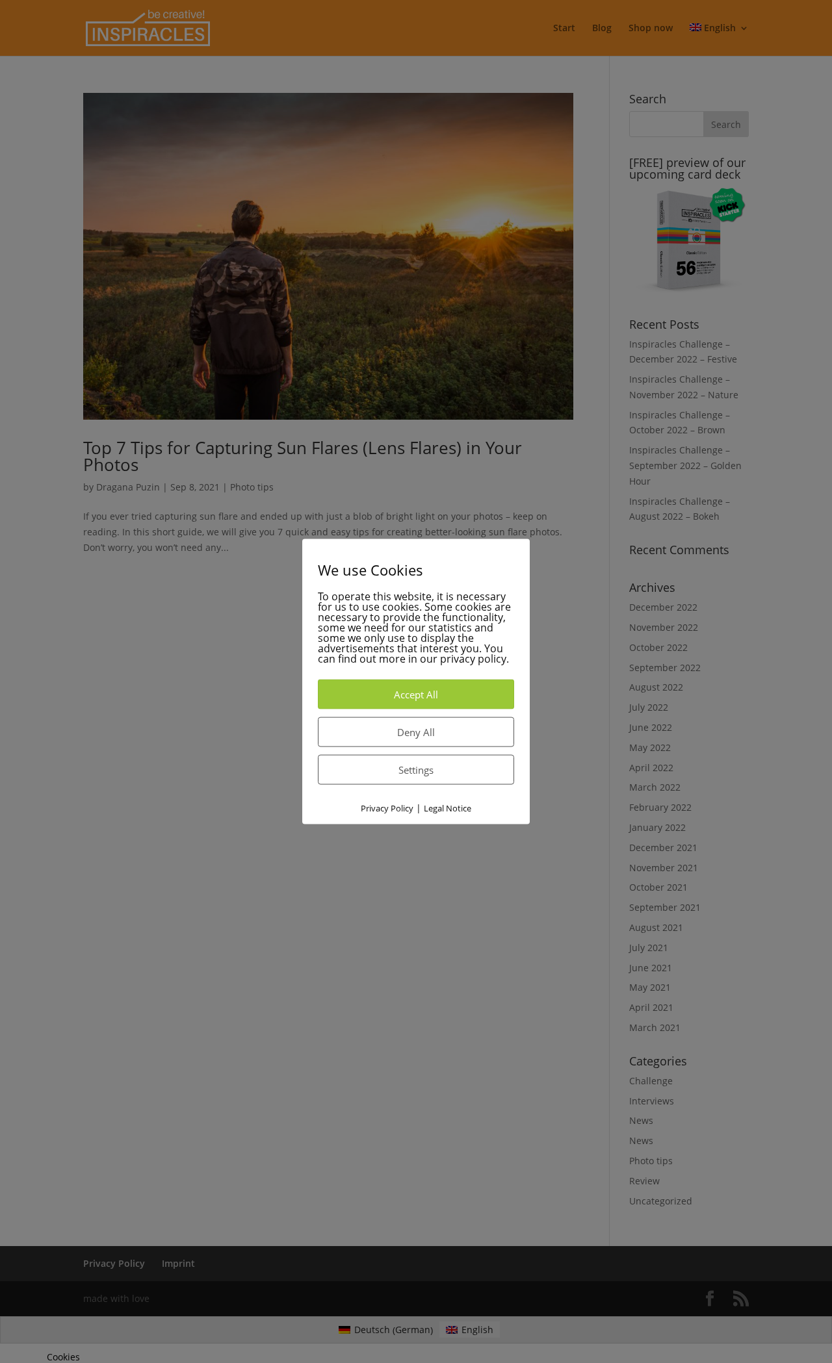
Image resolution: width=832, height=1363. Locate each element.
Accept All (416, 694)
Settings (416, 769)
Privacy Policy (387, 808)
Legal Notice (447, 808)
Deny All (416, 732)
